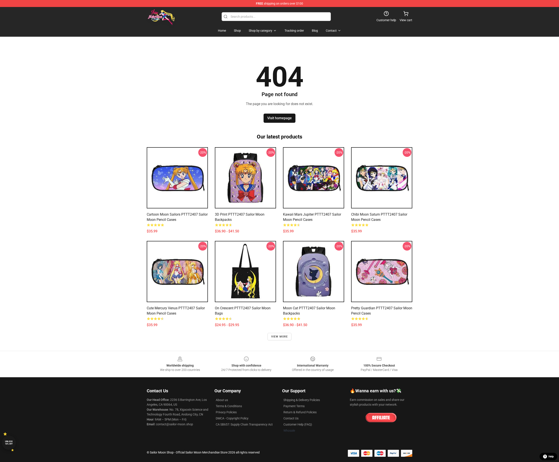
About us (222, 400)
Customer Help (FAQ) (297, 424)
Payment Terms (294, 406)
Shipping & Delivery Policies (301, 400)
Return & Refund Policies (300, 412)
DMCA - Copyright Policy (232, 418)
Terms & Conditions (229, 406)
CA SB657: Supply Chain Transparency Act (244, 424)
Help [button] (551, 456)
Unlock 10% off (9, 442)
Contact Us (290, 418)
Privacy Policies (226, 412)
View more (279, 336)
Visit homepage (279, 118)
